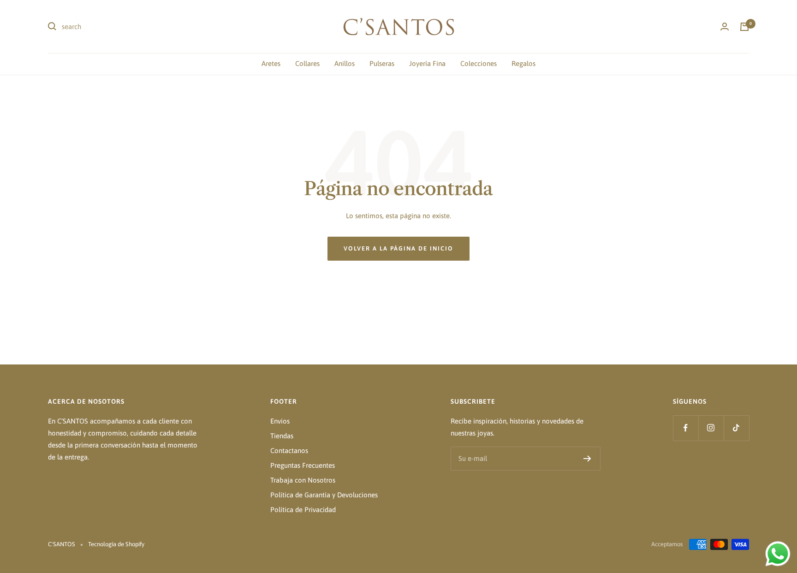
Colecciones (478, 63)
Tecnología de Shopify (116, 544)
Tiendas (281, 436)
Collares (307, 63)
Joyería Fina (427, 63)
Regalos (523, 63)
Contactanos (289, 450)
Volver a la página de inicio (398, 248)
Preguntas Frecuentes (302, 465)
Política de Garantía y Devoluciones (324, 495)
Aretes (271, 63)
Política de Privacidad (303, 509)
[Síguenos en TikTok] (736, 428)
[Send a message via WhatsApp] (777, 553)
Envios (280, 421)
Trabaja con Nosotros (302, 480)
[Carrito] (744, 27)
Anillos (344, 63)
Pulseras (381, 63)
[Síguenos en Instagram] (711, 428)
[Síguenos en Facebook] (685, 428)
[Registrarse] (587, 458)
